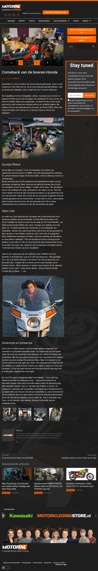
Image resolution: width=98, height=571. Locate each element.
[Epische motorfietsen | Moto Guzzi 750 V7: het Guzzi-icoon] (81, 474)
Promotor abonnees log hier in (81, 39)
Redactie (16, 78)
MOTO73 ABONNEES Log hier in (81, 31)
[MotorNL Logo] (14, 547)
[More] (47, 62)
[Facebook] (17, 441)
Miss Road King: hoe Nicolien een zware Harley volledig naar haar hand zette (16, 486)
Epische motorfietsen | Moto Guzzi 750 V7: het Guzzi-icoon (80, 485)
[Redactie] (8, 436)
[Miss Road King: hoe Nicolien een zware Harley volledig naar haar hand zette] (17, 474)
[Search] (93, 46)
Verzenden (89, 95)
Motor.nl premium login (55, 12)
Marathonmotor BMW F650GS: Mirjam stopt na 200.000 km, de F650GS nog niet (48, 486)
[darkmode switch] (6, 567)
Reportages (6, 493)
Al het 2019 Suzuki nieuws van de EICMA (17, 458)
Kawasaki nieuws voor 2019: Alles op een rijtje (79, 458)
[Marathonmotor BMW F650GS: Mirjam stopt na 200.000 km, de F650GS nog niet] (49, 474)
